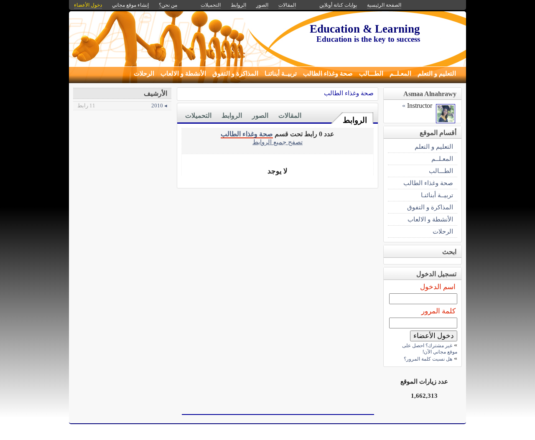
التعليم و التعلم (437, 73)
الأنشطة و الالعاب (183, 73)
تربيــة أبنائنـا (281, 73)
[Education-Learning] (445, 121)
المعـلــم (400, 73)
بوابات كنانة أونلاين (338, 5)
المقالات (289, 115)
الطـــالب (371, 73)
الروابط (355, 120)
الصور (260, 115)
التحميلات (198, 115)
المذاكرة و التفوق (235, 73)
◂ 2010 (122, 105)
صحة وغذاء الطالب (328, 73)
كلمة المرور (438, 311)
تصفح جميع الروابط (277, 141)
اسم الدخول (438, 287)
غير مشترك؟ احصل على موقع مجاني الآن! (429, 349)
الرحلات (144, 73)
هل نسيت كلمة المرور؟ (428, 359)
